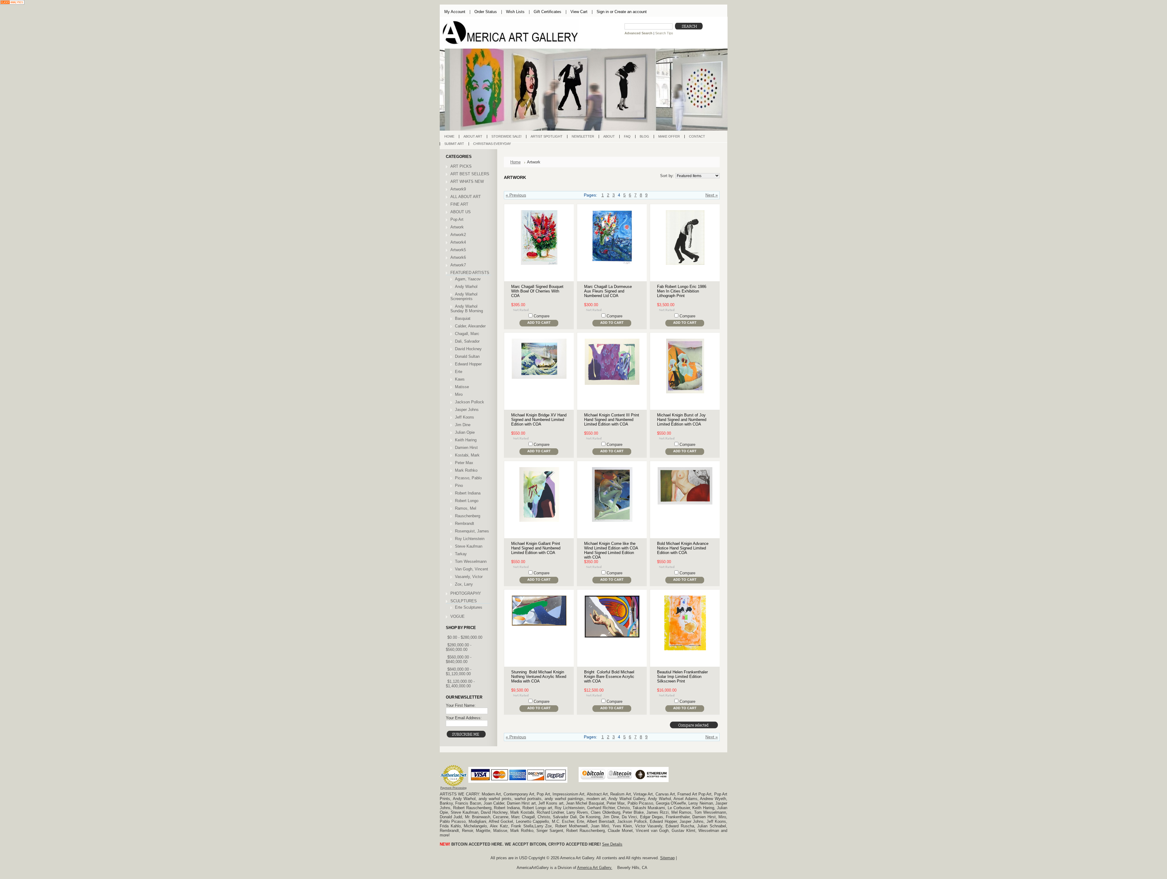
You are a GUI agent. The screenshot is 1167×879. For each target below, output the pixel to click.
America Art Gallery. (594, 867)
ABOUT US (460, 212)
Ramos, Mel (465, 508)
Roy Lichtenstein (469, 538)
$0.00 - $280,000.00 (464, 637)
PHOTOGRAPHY (465, 593)
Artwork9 (458, 189)
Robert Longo (466, 500)
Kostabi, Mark (467, 455)
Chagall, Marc (467, 333)
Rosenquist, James (472, 531)
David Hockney (468, 349)
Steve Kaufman (468, 546)
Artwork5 (458, 250)
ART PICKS (461, 166)
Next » (711, 195)
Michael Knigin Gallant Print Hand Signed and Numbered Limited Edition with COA (535, 548)
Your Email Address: (464, 718)
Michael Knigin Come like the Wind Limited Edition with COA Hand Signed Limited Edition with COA (611, 550)
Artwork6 (458, 257)
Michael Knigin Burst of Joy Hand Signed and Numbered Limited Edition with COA (681, 419)
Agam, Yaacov (468, 279)
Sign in (603, 11)
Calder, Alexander (470, 326)
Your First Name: (461, 705)
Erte (458, 371)
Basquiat (462, 318)
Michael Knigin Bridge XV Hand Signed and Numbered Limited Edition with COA (538, 419)
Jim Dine (462, 424)
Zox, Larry (464, 584)
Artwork (457, 227)
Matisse (462, 387)
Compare (541, 316)
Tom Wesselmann (471, 561)
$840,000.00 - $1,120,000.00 (458, 671)
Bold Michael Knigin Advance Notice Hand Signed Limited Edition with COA (682, 548)
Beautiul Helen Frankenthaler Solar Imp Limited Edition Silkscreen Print (682, 676)
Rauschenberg (467, 516)
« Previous (516, 195)
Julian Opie (465, 432)
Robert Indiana (467, 493)
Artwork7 (458, 265)
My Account (454, 11)
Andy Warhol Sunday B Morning (466, 308)
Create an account (630, 11)
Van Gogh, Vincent (471, 569)
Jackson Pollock (469, 402)
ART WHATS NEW (467, 181)
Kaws (460, 379)
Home (515, 162)
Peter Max (464, 462)
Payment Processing (453, 787)
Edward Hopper (468, 364)
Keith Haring (466, 440)
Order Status (485, 11)
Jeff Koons (464, 417)
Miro (459, 394)
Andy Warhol (466, 286)
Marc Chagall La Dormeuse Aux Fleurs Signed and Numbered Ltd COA (608, 291)
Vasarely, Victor (469, 576)
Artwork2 (458, 234)
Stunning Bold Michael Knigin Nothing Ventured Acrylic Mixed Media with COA (538, 676)
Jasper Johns (467, 409)
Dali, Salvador (467, 341)
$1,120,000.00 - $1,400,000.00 (460, 683)
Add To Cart (539, 322)
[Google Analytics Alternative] (12, 2)
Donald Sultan (467, 356)
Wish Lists (515, 11)
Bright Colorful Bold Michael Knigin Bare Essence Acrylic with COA (609, 676)
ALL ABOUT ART (465, 196)
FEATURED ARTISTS (469, 272)
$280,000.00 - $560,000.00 (458, 647)
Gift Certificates (547, 11)
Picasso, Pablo (468, 478)
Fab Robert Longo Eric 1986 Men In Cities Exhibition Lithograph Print (681, 291)
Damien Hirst (466, 447)
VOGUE (457, 616)
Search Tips (664, 33)
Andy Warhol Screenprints (463, 296)
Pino (459, 485)
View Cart (578, 11)
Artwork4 (458, 242)
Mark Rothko (466, 470)
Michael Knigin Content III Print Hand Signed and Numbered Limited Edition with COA (611, 419)
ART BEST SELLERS (469, 174)
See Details (612, 844)
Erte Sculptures (468, 607)
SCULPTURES (463, 601)
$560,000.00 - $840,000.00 (458, 659)
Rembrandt (464, 523)
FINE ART (459, 204)
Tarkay (461, 554)
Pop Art (456, 219)
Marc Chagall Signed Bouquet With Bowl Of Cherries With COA (537, 291)
